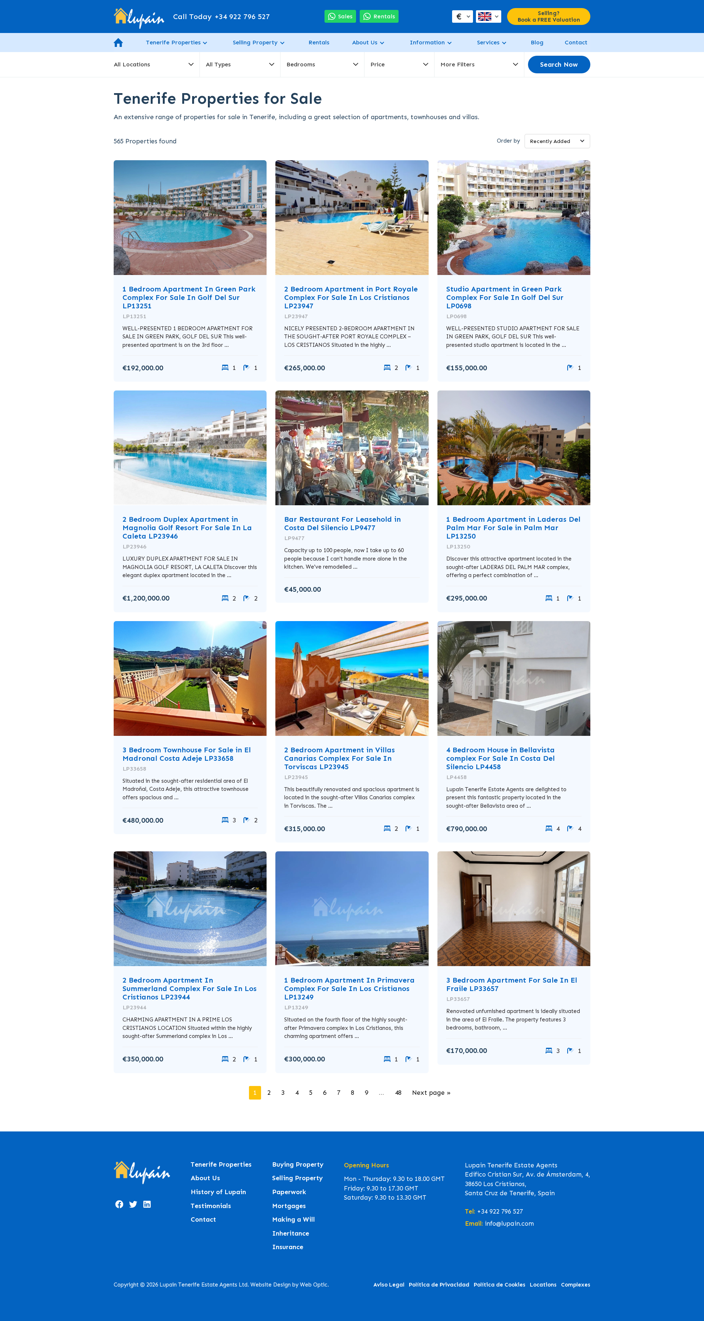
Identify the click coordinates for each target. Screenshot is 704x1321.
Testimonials (211, 1206)
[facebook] (119, 1204)
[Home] (139, 16)
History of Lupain (218, 1192)
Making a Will (293, 1219)
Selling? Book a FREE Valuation (549, 16)
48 (398, 1093)
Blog (537, 42)
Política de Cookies (499, 1284)
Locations (543, 1284)
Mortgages (289, 1206)
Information (427, 42)
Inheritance (290, 1233)
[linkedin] (147, 1204)
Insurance (287, 1247)
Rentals (318, 42)
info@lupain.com (509, 1223)
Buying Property (297, 1164)
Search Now (559, 64)
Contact (576, 42)
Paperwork (289, 1192)
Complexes (575, 1284)
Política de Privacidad (439, 1284)
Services (488, 42)
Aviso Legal (389, 1284)
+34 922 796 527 (221, 16)
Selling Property (255, 42)
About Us (364, 42)
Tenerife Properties (173, 42)
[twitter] (133, 1204)
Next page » (431, 1093)
